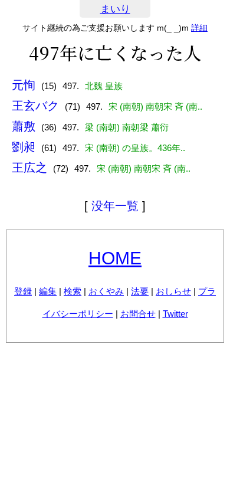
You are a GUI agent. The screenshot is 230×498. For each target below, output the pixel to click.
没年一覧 (115, 205)
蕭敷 (23, 126)
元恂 (23, 84)
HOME (115, 258)
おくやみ (106, 291)
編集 (48, 291)
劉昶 (23, 146)
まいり (115, 9)
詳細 (199, 27)
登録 (23, 291)
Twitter (175, 314)
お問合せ (138, 314)
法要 (140, 291)
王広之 (29, 167)
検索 (72, 291)
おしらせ (173, 291)
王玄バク (35, 105)
